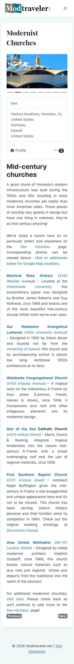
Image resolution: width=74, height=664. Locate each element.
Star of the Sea (21, 429)
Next (62, 616)
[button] (11, 75)
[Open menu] (65, 8)
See (14, 103)
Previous (14, 616)
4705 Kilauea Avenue (26, 383)
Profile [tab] (20, 150)
